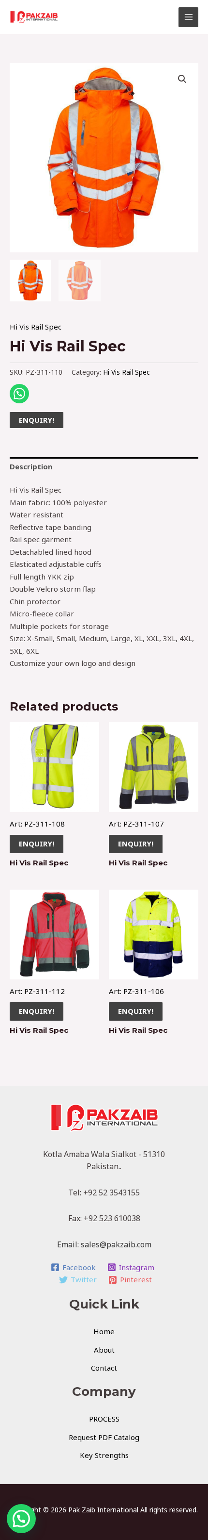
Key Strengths (104, 1455)
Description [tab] (31, 466)
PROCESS (104, 1419)
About (104, 1350)
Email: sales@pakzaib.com (104, 1244)
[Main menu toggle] (188, 17)
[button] (182, 79)
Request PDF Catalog (104, 1437)
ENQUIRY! (36, 420)
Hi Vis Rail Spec (35, 326)
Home (104, 1331)
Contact (104, 1368)
